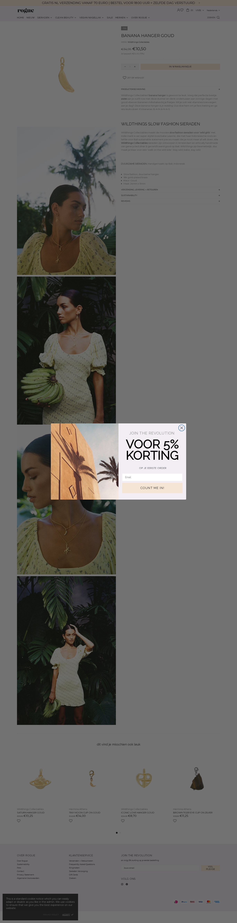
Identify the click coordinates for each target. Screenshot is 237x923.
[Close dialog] (182, 428)
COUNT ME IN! (152, 488)
